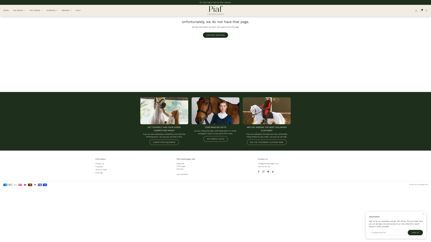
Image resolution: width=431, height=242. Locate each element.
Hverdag (50, 10)
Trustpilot (99, 166)
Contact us (99, 163)
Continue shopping (215, 35)
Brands (65, 10)
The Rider (18, 10)
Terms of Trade (101, 170)
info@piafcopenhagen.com (268, 163)
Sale (78, 10)
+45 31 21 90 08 (264, 166)
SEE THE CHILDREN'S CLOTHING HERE (266, 142)
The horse (34, 10)
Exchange (99, 173)
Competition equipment (164, 142)
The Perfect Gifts (215, 139)
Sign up (415, 232)
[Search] (426, 10)
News (6, 10)
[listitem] (215, 2)
